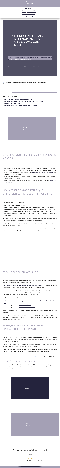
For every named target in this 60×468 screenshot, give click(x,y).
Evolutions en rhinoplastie (12, 103)
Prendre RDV (30, 5)
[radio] (27, 458)
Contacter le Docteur (25, 388)
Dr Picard (10, 57)
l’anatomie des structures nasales (42, 172)
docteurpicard (30, 1)
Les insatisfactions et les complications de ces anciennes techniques (23, 285)
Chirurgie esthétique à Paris (20, 57)
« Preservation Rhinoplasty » (27, 307)
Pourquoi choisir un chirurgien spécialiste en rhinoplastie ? (21, 105)
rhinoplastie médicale (25, 305)
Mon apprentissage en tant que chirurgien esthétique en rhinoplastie (24, 101)
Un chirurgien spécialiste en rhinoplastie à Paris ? (19, 99)
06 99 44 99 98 (30, 3)
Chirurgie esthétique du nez (32, 57)
